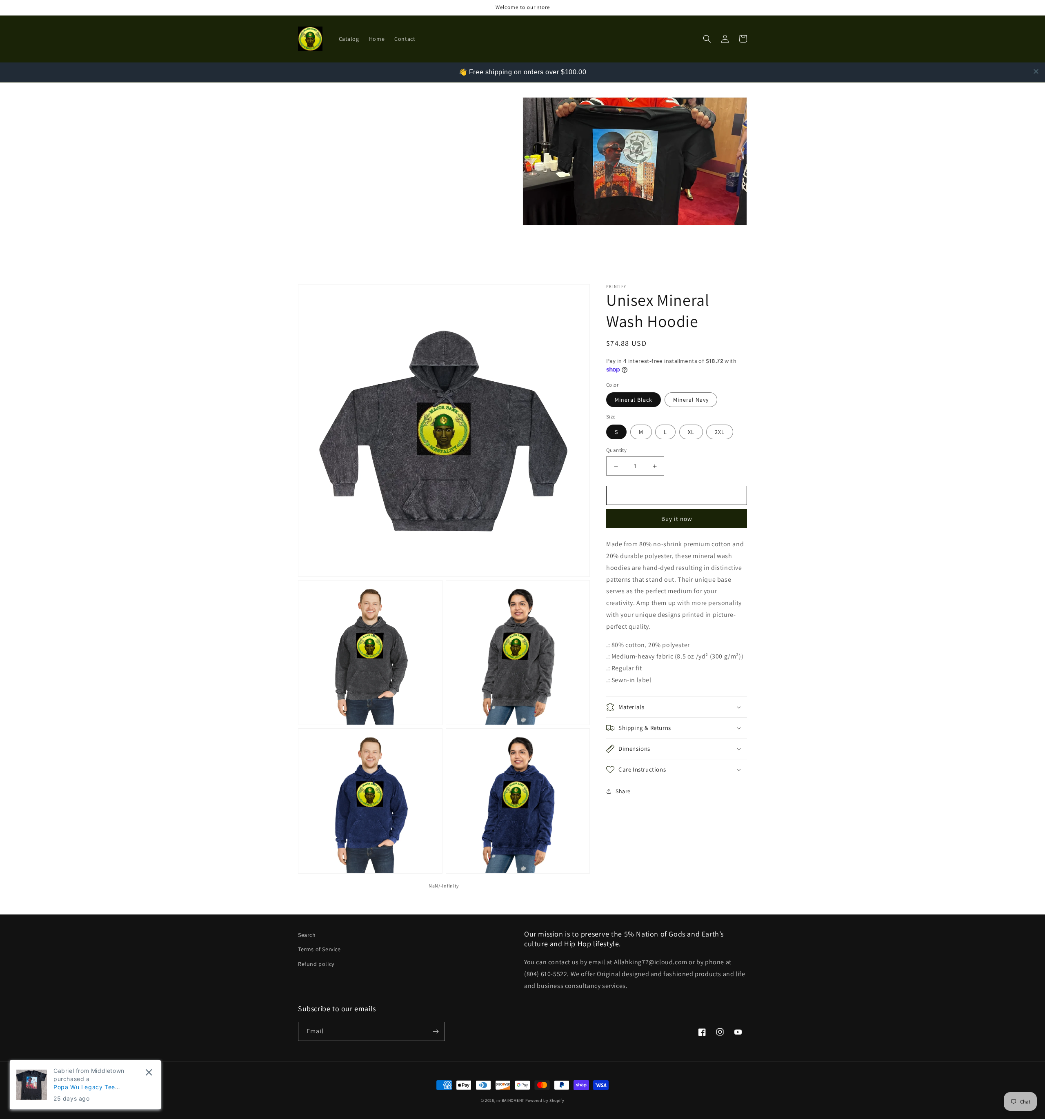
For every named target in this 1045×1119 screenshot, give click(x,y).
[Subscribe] (436, 1031)
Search (307, 935)
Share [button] (623, 791)
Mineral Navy (691, 399)
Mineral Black (633, 399)
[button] (707, 39)
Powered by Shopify (545, 1100)
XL (691, 432)
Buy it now (676, 519)
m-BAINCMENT (510, 1100)
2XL (720, 432)
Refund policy (316, 964)
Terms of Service (319, 949)
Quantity (616, 450)
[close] (1036, 71)
